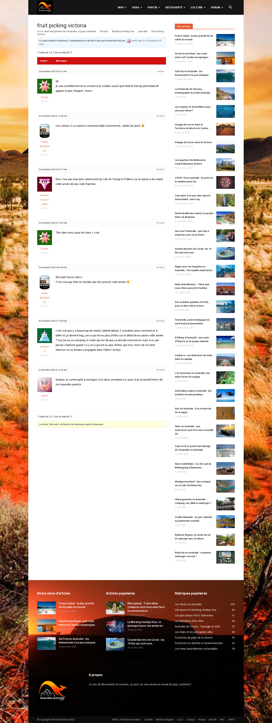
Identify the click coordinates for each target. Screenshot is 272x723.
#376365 (160, 370)
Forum (215, 7)
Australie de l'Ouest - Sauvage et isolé (197, 626)
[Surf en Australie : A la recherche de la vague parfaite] (225, 413)
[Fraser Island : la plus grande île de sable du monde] (225, 40)
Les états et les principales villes (194, 632)
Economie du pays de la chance (194, 637)
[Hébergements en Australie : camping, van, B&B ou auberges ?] (225, 504)
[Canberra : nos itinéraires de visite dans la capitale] (225, 360)
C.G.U (180, 719)
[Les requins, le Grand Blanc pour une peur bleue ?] (225, 111)
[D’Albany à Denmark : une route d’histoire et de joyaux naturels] (225, 342)
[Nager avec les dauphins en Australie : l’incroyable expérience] (225, 271)
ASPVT (231, 719)
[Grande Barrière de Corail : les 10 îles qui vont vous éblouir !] (225, 253)
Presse (201, 719)
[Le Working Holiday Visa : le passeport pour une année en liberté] (115, 626)
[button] (230, 7)
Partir (152, 7)
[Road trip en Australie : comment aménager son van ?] (225, 557)
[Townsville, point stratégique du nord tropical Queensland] (225, 324)
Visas (135, 7)
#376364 (160, 321)
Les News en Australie (188, 604)
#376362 (160, 223)
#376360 (160, 116)
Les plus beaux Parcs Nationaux (194, 615)
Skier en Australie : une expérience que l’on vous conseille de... (194, 430)
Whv (121, 7)
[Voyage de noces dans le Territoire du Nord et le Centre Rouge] (225, 129)
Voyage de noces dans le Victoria (193, 142)
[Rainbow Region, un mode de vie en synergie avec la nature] (225, 539)
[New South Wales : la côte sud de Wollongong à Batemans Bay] (225, 468)
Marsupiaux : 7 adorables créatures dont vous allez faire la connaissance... (146, 607)
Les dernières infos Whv (189, 621)
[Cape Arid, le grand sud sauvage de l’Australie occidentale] (225, 450)
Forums (104, 31)
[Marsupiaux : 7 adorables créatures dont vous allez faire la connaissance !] (115, 608)
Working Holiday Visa (123, 31)
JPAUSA (212, 719)
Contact (191, 719)
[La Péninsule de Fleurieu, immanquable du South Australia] (225, 93)
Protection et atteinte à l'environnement (199, 643)
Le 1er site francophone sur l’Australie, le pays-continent (66, 31)
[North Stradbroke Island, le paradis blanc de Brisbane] (225, 218)
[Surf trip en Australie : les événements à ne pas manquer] (225, 76)
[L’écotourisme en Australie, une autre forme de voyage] (225, 377)
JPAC (222, 719)
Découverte (173, 7)
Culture (197, 7)
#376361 (160, 169)
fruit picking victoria (61, 25)
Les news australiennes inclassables (196, 648)
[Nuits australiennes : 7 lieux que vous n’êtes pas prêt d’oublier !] (225, 289)
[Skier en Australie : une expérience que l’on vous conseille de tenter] (225, 431)
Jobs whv (142, 31)
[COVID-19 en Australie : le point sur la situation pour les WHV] (225, 182)
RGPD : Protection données (126, 719)
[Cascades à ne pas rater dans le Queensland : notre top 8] (225, 200)
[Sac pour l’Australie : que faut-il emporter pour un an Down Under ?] (225, 235)
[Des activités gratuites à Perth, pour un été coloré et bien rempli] (225, 306)
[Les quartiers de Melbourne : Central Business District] (225, 164)
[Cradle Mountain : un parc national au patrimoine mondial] (225, 521)
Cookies (148, 719)
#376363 (160, 267)
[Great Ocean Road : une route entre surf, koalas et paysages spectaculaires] (225, 58)
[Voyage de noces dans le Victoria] (225, 147)
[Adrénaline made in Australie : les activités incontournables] (225, 395)
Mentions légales (165, 719)
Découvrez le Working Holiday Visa (195, 609)
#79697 (161, 71)
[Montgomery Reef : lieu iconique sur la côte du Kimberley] (225, 486)
